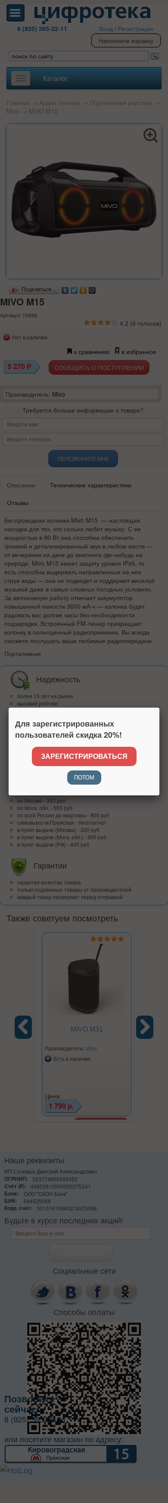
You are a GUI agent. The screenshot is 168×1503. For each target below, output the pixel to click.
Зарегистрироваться (84, 756)
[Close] (159, 707)
